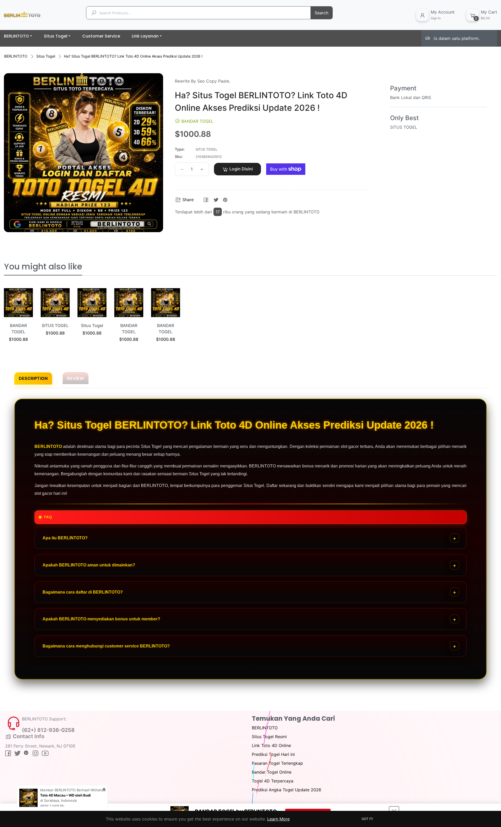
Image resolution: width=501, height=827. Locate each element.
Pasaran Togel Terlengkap (277, 763)
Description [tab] (33, 378)
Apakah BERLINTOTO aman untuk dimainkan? (89, 565)
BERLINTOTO (15, 56)
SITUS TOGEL (55, 325)
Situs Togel (45, 56)
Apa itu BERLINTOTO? (65, 538)
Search (321, 12)
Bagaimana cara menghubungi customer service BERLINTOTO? (106, 646)
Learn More (278, 819)
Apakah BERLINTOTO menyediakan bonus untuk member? (101, 619)
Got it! (367, 819)
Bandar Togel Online (271, 772)
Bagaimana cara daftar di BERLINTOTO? (83, 592)
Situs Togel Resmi (269, 736)
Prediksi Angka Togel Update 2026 (286, 789)
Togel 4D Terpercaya (272, 780)
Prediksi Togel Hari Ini (273, 754)
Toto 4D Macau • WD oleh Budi (65, 795)
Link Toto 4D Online (271, 745)
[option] (18, 321)
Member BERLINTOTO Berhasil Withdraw (73, 790)
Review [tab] (75, 378)
